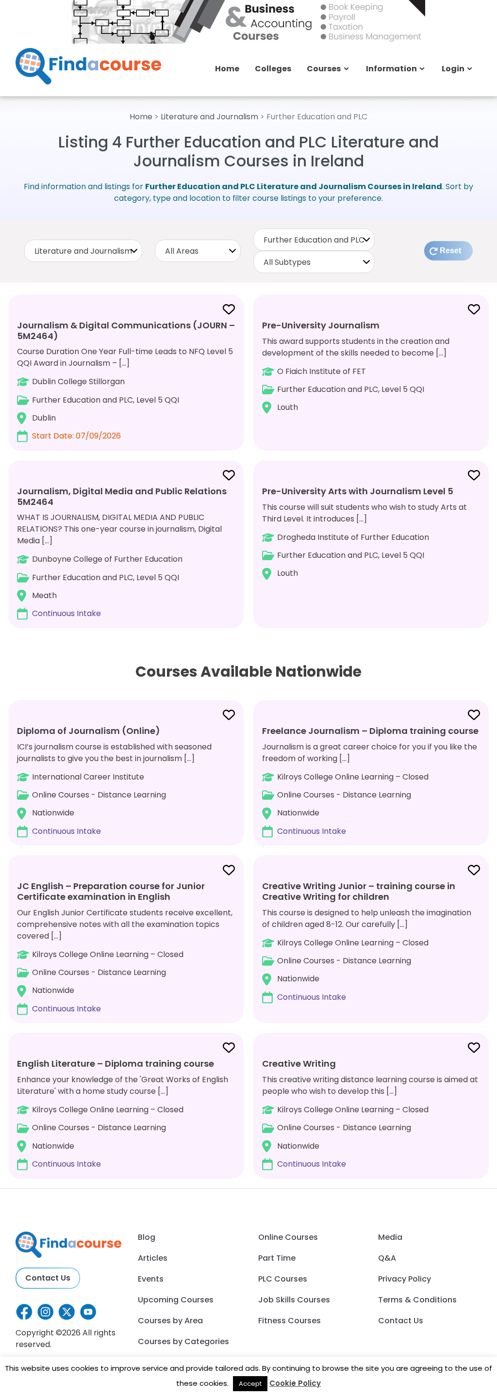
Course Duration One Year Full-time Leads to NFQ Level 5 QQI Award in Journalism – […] (126, 380)
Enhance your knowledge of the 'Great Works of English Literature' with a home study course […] (122, 1113)
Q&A (387, 1258)
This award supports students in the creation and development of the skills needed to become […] (355, 366)
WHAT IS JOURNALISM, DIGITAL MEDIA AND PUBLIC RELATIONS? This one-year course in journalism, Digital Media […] (122, 552)
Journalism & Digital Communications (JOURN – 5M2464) (126, 330)
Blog (146, 1237)
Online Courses (288, 1237)
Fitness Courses (289, 1320)
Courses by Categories (183, 1341)
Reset (450, 250)
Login (453, 68)
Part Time (277, 1258)
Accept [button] (250, 1383)
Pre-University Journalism (321, 325)
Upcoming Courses (176, 1299)
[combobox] (83, 251)
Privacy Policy (404, 1278)
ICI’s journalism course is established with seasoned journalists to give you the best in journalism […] (114, 781)
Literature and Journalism (209, 116)
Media (390, 1237)
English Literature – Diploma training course (115, 1063)
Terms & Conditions (417, 1299)
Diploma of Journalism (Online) (88, 731)
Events (151, 1278)
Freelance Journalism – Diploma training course (370, 731)
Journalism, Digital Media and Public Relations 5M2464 (122, 496)
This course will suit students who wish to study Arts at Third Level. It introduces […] (364, 532)
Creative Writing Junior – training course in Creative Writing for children (358, 891)
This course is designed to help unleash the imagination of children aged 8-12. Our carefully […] (366, 941)
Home (227, 68)
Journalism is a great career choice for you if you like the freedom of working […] (370, 781)
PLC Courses (282, 1278)
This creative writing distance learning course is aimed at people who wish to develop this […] (370, 1113)
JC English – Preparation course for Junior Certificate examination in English (111, 891)
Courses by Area (170, 1320)
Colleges (273, 68)
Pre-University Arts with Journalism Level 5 (357, 491)
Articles (152, 1258)
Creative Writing (299, 1063)
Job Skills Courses (294, 1299)
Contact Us (47, 1277)
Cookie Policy (295, 1383)
